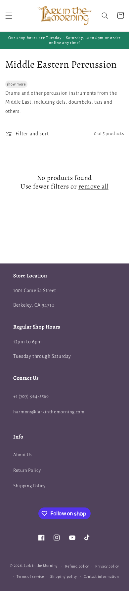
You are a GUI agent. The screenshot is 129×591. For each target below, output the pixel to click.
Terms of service (30, 576)
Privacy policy (107, 566)
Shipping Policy (29, 485)
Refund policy (77, 566)
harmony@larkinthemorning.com (49, 411)
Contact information (101, 576)
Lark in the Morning (41, 566)
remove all (93, 186)
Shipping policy (63, 576)
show (11, 84)
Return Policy (27, 470)
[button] (8, 15)
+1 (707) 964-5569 (31, 396)
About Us (22, 454)
